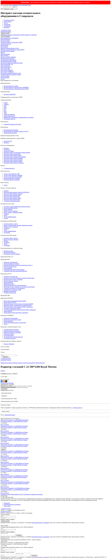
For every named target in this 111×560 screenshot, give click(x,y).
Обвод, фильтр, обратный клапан (13, 212)
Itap (5, 110)
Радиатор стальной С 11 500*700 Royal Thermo (14, 427)
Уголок (6, 218)
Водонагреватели (5, 39)
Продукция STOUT (6, 67)
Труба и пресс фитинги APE (12, 174)
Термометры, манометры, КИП (12, 289)
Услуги (6, 23)
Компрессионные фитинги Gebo (10, 48)
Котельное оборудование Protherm (13, 158)
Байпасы (6, 190)
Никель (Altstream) (9, 344)
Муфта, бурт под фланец (10, 211)
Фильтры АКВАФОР (10, 94)
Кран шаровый (8, 209)
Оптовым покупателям (7, 383)
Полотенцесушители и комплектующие (12, 63)
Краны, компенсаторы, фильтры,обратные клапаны (18, 225)
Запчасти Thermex (9, 151)
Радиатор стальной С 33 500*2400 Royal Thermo (14, 465)
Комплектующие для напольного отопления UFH (17, 305)
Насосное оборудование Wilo (12, 199)
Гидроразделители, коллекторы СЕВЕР (11, 42)
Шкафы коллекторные (10, 291)
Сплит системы (5, 76)
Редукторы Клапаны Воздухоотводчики (15, 322)
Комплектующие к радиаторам (12, 332)
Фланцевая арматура (9, 119)
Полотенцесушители (9, 252)
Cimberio (6, 104)
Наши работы (7, 21)
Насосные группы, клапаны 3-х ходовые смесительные (19, 286)
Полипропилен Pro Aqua (7, 58)
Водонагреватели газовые (11, 86)
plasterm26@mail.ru (6, 31)
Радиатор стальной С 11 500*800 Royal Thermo (14, 433)
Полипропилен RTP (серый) (8, 61)
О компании (7, 26)
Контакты (6, 27)
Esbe (5, 105)
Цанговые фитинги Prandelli (12, 179)
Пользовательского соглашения (40, 522)
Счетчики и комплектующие (12, 201)
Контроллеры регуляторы (11, 281)
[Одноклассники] (4, 381)
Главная (3, 362)
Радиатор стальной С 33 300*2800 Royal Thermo (14, 452)
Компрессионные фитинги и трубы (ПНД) (12, 49)
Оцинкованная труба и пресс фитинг (14, 269)
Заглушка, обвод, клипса (11, 224)
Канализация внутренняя (11, 130)
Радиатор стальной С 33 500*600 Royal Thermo (14, 477)
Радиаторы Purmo (9, 335)
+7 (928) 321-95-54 (6, 30)
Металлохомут (5, 55)
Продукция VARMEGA (7, 71)
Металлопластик (5, 54)
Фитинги (6, 142)
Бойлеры (6, 148)
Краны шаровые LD (9, 116)
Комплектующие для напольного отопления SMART (18, 304)
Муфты (6, 241)
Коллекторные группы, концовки (13, 279)
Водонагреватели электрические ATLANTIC (16, 89)
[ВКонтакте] (2, 381)
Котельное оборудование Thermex (13, 160)
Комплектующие (8, 251)
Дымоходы (7, 149)
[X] (6, 381)
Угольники (7, 232)
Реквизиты (7, 503)
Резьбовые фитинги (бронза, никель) (11, 74)
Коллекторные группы (10, 266)
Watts (5, 113)
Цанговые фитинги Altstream (12, 178)
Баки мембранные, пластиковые (9, 38)
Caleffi (5, 102)
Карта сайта (7, 506)
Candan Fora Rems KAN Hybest (12, 124)
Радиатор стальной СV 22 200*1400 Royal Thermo (14, 483)
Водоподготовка (5, 41)
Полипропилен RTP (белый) (8, 60)
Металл (3, 52)
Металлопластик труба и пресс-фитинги (15, 285)
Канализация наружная (10, 133)
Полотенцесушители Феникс (12, 254)
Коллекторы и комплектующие (12, 319)
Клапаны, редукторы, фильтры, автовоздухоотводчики (19, 278)
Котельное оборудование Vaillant (13, 161)
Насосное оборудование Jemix (12, 195)
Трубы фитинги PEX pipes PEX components (16, 312)
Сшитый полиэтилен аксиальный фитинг (15, 271)
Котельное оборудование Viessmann (14, 162)
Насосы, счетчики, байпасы (8, 57)
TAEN (5, 185)
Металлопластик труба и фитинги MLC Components (18, 307)
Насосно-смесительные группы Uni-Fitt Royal (16, 192)
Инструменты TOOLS (10, 302)
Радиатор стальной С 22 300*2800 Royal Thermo (14, 440)
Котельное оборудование (7, 51)
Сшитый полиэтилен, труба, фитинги (14, 288)
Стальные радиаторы (10, 338)
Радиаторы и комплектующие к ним (11, 73)
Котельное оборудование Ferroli (12, 155)
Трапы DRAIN (8, 311)
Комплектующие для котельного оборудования (17, 152)
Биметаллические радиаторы (12, 331)
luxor (5, 111)
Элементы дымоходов (10, 292)
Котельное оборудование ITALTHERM (15, 157)
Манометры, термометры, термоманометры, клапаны (18, 117)
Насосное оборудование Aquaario (13, 193)
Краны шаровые (8, 282)
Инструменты (4, 45)
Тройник (6, 214)
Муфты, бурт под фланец (11, 226)
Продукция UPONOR (7, 70)
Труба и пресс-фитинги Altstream (13, 175)
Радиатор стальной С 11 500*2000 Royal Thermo (14, 421)
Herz (5, 108)
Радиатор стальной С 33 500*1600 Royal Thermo (14, 458)
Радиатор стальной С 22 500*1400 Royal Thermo (14, 446)
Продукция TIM (5, 68)
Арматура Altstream (9, 114)
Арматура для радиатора (10, 262)
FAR (5, 107)
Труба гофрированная (10, 217)
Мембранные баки (9, 284)
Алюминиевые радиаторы (11, 329)
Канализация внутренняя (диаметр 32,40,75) (16, 131)
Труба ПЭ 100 (8, 141)
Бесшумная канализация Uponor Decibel (15, 301)
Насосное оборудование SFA (12, 196)
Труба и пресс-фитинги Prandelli (13, 176)
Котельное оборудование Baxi (12, 154)
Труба (5, 215)
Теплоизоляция (5, 77)
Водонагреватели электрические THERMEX (16, 87)
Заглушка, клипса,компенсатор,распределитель (17, 206)
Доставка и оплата (9, 20)
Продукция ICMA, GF (7, 64)
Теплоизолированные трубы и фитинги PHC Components (20, 309)
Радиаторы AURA (9, 334)
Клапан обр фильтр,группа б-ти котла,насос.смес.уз (18, 265)
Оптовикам (7, 24)
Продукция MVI (5, 65)
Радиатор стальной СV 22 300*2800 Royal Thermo (14, 489)
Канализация (4, 46)
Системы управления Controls (12, 308)
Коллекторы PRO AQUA (11, 208)
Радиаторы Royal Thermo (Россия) (13, 337)
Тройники (7, 228)
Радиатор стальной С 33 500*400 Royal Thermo (14, 471)
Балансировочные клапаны (11, 263)
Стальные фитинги (9, 168)
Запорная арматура (6, 44)
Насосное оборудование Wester (12, 198)
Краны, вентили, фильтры (11, 239)
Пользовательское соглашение (12, 504)
